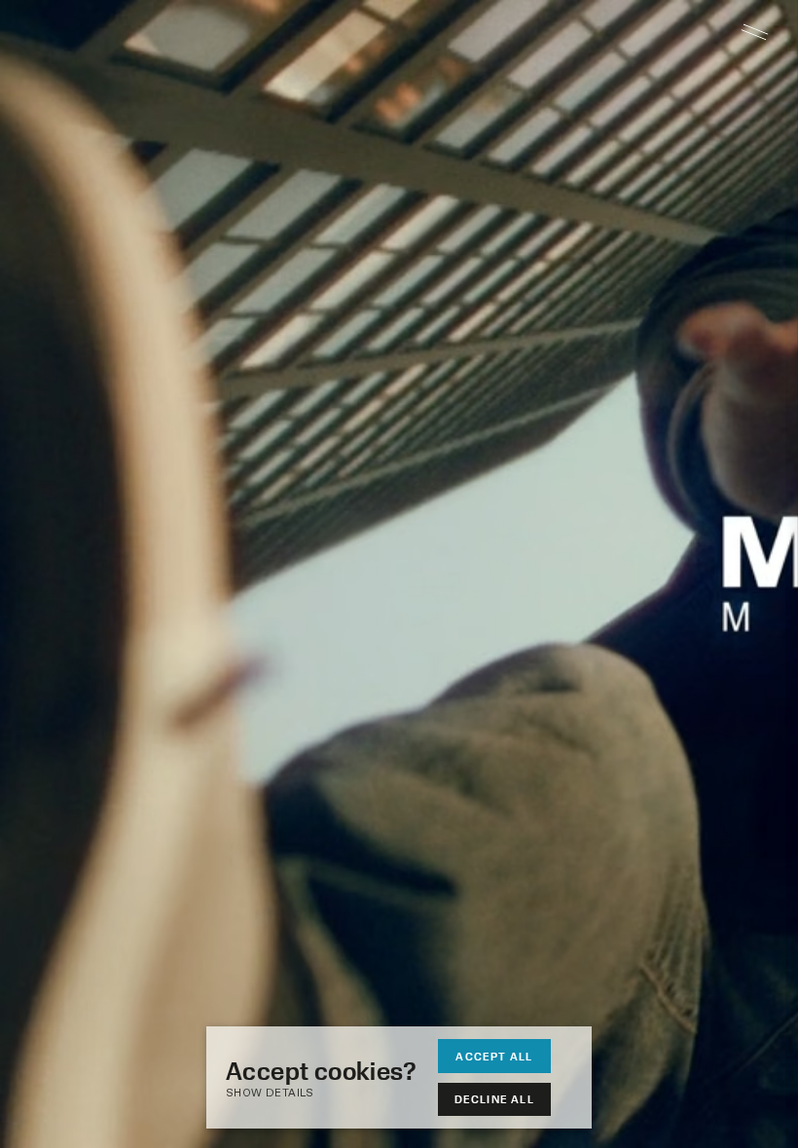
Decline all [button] (494, 1099)
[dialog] (399, 1077)
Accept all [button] (493, 1056)
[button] (331, 1094)
